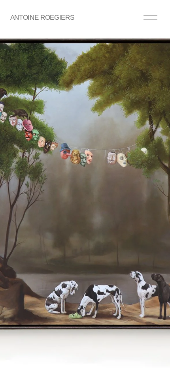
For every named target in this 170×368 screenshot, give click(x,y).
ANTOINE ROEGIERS (42, 17)
